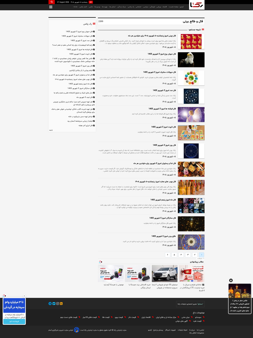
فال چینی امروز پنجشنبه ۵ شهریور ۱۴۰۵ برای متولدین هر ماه (152, 35)
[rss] (61, 304)
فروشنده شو (14, 321)
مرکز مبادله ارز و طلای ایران (166, 317)
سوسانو (198, 317)
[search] (51, 2)
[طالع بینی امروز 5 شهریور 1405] (191, 242)
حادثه (76, 7)
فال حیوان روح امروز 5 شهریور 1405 (162, 54)
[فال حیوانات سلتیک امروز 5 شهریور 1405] (191, 77)
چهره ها (105, 7)
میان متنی (186, 317)
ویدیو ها (97, 7)
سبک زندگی (122, 7)
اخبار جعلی (83, 7)
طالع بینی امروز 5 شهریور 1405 (164, 236)
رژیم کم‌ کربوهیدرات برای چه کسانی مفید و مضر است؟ (72, 45)
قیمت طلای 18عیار (90, 317)
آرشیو (182, 7)
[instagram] (57, 304)
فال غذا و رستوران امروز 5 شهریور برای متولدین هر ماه (154, 163)
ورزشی (159, 7)
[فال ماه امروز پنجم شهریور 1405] (191, 205)
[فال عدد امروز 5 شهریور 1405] (191, 96)
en (91, 2)
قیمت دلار (132, 317)
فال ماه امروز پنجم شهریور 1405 (163, 199)
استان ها (113, 7)
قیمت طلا (106, 317)
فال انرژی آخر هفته (86, 125)
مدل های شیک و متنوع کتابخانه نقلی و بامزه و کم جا (73, 93)
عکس (91, 7)
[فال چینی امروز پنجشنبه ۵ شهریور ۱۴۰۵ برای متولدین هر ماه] (191, 41)
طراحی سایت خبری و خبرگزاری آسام (60, 330)
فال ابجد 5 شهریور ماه (84, 97)
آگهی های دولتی (182, 321)
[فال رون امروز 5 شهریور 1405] (191, 150)
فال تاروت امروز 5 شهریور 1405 (163, 127)
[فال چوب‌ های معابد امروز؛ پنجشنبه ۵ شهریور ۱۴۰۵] (191, 187)
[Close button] (24, 296)
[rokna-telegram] (50, 304)
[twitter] (53, 304)
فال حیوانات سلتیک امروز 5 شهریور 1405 (159, 72)
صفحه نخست (173, 7)
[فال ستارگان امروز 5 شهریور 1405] (191, 223)
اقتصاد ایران (146, 317)
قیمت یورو (119, 317)
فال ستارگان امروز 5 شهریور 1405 (162, 218)
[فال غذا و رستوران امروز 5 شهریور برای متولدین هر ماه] (191, 169)
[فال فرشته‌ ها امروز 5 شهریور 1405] (191, 114)
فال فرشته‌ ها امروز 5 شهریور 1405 (162, 108)
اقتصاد (164, 7)
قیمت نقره (197, 321)
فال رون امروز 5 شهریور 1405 (164, 145)
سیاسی (145, 7)
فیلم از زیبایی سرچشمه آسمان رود (80, 121)
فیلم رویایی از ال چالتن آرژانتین (81, 70)
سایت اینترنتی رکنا (119, 330)
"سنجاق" (200, 304)
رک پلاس (131, 7)
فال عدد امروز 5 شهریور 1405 (164, 90)
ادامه (51, 130)
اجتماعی (139, 7)
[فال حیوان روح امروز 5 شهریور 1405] (191, 59)
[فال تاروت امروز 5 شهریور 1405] (191, 132)
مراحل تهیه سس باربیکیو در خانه (80, 116)
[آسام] (76, 330)
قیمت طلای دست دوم (69, 317)
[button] (50, 7)
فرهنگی (152, 7)
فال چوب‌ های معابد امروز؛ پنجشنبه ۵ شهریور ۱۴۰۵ (155, 181)
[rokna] (197, 5)
